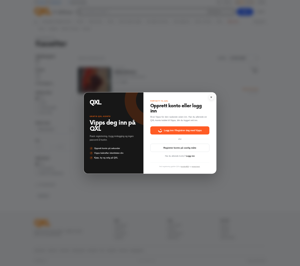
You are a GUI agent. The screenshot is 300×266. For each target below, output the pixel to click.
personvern (196, 166)
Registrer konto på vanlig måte (179, 148)
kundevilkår (185, 166)
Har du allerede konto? (180, 156)
